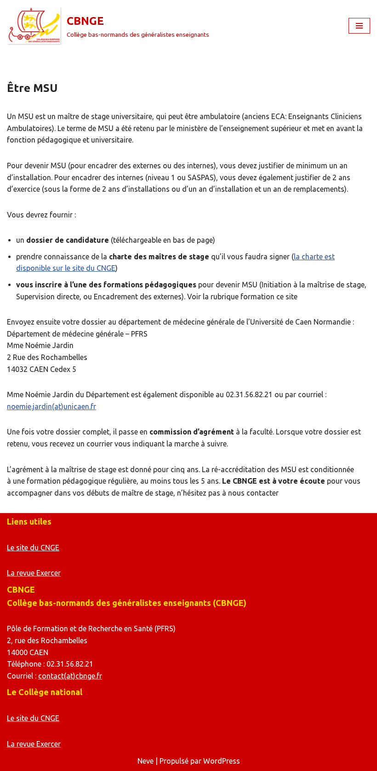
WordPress (221, 761)
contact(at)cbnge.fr (70, 676)
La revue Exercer (34, 573)
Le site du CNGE (33, 547)
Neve (145, 761)
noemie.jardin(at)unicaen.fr (51, 406)
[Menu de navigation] (359, 26)
